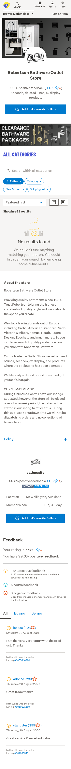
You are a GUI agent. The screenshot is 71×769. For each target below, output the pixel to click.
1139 (50, 88)
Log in (63, 6)
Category (33, 181)
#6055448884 (22, 660)
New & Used (14, 189)
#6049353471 (22, 753)
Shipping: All (38, 189)
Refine (14, 181)
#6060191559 (22, 706)
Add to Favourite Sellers (38, 109)
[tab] (5, 613)
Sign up (52, 6)
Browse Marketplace (16, 13)
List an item (60, 13)
